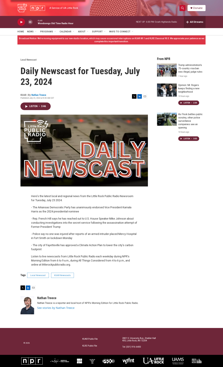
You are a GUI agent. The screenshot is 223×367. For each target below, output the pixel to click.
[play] (21, 22)
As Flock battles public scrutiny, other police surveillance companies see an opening (190, 121)
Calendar (65, 31)
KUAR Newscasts (62, 275)
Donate (198, 8)
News (30, 31)
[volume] (30, 22)
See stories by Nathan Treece (55, 308)
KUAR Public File (90, 339)
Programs (46, 31)
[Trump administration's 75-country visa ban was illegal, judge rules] (167, 70)
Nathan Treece (38, 94)
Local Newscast (28, 59)
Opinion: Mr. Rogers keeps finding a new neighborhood (188, 88)
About (82, 31)
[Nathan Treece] (27, 305)
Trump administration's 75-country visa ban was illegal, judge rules (190, 68)
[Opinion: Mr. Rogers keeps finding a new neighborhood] (167, 90)
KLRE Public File (89, 346)
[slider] (35, 22)
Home (20, 31)
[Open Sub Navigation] (36, 31)
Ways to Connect (119, 31)
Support (97, 31)
